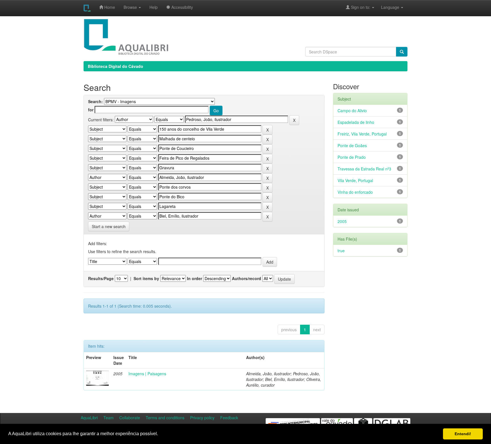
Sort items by (146, 278)
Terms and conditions (165, 417)
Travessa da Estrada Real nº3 (364, 169)
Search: (95, 101)
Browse (131, 7)
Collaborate (129, 417)
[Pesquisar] (401, 52)
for (90, 109)
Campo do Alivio (352, 110)
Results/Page (101, 278)
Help (153, 7)
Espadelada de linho (356, 122)
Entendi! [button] (463, 434)
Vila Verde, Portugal (355, 180)
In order (194, 278)
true (341, 250)
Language (387, 7)
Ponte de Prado (352, 157)
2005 (342, 221)
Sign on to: (360, 7)
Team (108, 417)
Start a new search (109, 226)
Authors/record (246, 278)
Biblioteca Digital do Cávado (115, 66)
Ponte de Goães (352, 145)
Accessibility (181, 7)
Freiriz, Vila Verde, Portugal (362, 134)
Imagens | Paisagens (147, 373)
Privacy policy (202, 417)
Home (109, 7)
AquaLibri (89, 417)
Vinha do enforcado (355, 192)
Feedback (229, 417)
